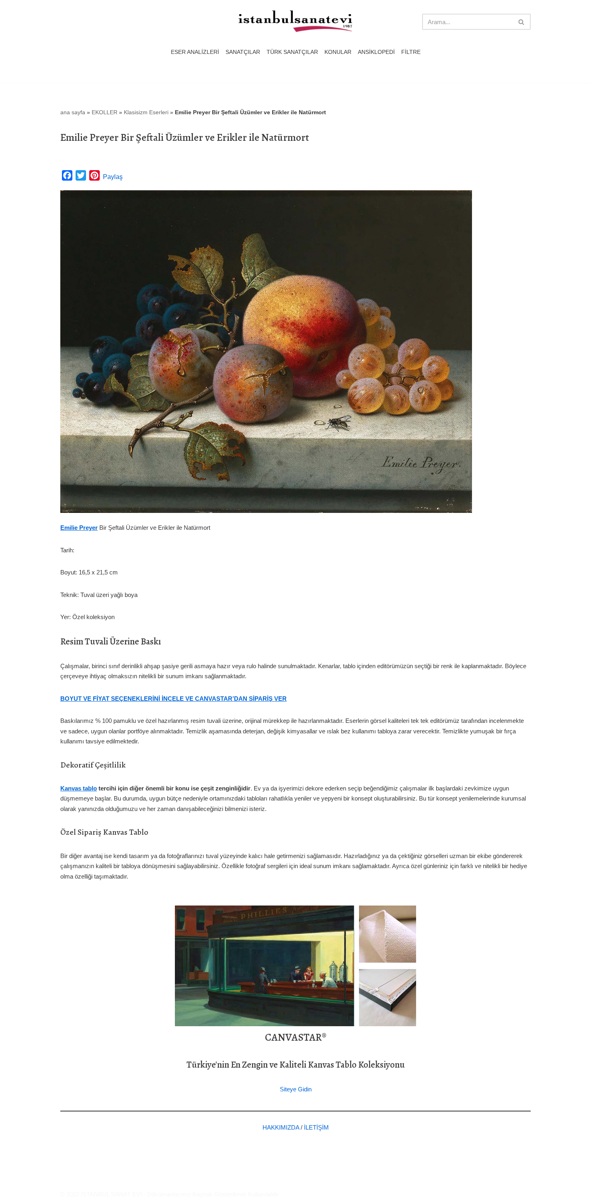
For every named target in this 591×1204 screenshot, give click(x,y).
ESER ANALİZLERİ (195, 52)
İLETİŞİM (316, 1127)
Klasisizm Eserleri (146, 112)
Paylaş (113, 176)
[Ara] (522, 22)
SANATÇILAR (243, 52)
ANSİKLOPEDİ (376, 52)
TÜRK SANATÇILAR (292, 52)
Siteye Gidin (296, 1089)
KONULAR (337, 52)
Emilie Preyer (79, 527)
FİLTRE (411, 52)
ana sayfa (72, 112)
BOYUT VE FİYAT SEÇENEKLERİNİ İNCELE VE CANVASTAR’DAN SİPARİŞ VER (173, 698)
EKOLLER (104, 112)
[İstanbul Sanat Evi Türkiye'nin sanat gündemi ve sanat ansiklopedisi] (295, 22)
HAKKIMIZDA (281, 1127)
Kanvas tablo (78, 788)
